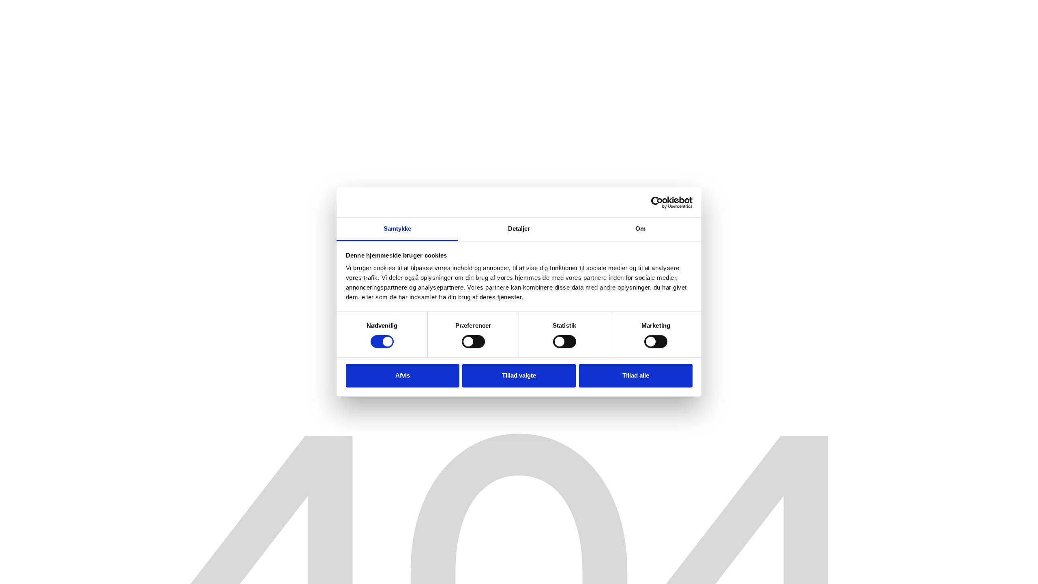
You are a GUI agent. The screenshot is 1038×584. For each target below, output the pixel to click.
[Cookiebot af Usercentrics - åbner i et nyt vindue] (657, 202)
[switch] (473, 341)
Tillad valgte (519, 375)
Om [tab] (640, 228)
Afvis (402, 375)
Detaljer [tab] (519, 228)
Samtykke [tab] (398, 228)
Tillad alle (635, 375)
